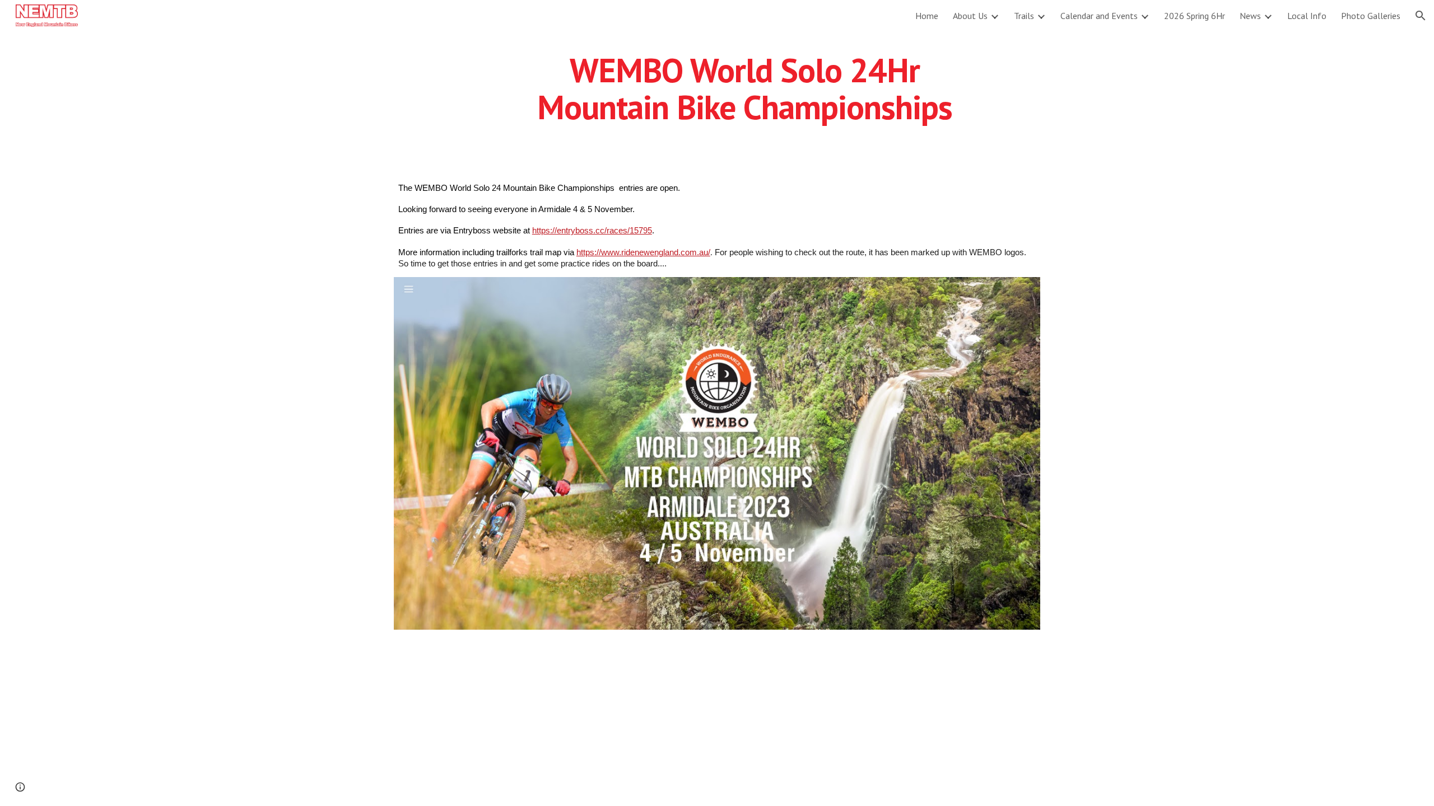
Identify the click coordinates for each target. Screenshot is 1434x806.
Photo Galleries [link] (1370, 15)
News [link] (1250, 15)
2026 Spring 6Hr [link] (1194, 15)
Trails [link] (1024, 15)
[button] (1420, 15)
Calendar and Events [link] (1099, 15)
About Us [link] (970, 15)
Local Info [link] (1306, 15)
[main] (744, 88)
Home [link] (926, 15)
